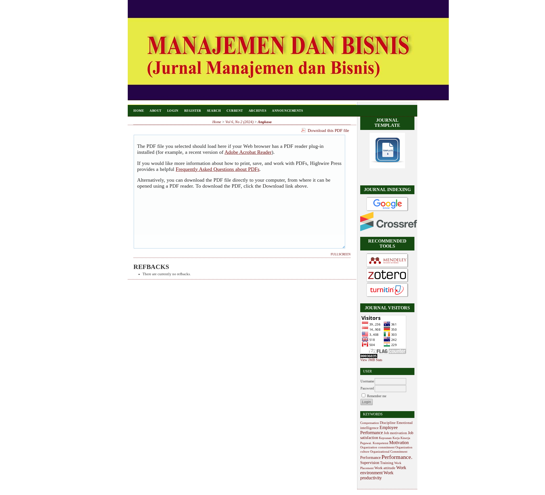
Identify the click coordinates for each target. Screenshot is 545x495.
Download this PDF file (328, 130)
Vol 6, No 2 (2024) (239, 122)
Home (138, 110)
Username (367, 381)
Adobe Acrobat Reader (248, 152)
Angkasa (265, 122)
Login (173, 110)
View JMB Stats (371, 360)
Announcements (287, 110)
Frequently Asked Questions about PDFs (217, 169)
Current (235, 110)
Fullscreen (341, 254)
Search (214, 110)
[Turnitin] (387, 297)
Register (192, 110)
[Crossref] (388, 230)
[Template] (387, 167)
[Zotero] (387, 282)
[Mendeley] (387, 267)
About (156, 110)
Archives (257, 110)
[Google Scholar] (387, 211)
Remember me (376, 396)
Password (367, 388)
